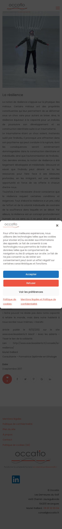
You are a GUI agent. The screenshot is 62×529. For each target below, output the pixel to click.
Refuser (31, 283)
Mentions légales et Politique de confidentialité (38, 301)
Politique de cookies (9, 301)
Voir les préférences (31, 292)
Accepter (31, 274)
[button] (57, 225)
